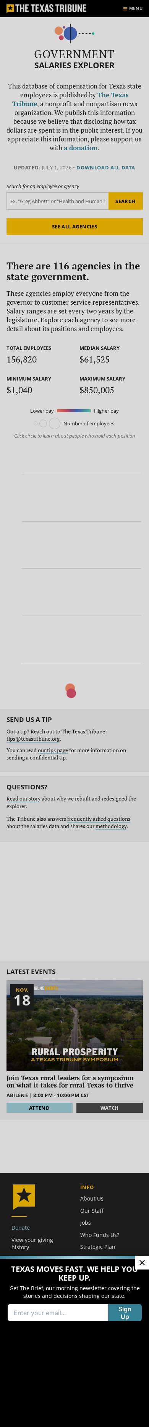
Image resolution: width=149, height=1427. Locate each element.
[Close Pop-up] (142, 1263)
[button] (74, 713)
